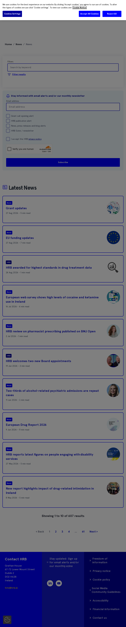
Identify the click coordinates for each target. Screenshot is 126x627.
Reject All (112, 14)
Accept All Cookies (89, 14)
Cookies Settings (12, 14)
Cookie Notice (79, 7)
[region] (63, 10)
